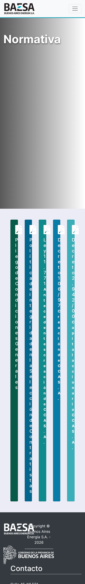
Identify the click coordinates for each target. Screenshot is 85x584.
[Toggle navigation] (75, 8)
